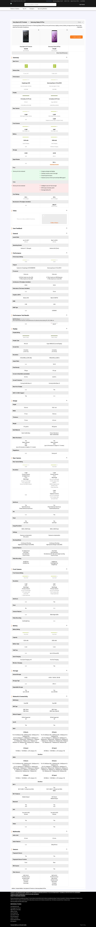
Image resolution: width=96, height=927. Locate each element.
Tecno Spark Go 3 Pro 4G (15, 908)
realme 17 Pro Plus (14, 918)
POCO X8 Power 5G (14, 916)
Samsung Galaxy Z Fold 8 (58, 1)
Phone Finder (25, 892)
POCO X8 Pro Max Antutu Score (30, 899)
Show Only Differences (61, 53)
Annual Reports (65, 892)
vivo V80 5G (82, 1)
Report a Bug (83, 924)
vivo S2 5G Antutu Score (42, 899)
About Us (58, 892)
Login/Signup (82, 4)
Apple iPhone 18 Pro (75, 1)
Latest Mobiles (49, 1)
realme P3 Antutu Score (77, 898)
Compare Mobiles (19, 888)
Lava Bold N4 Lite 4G (14, 906)
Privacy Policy (48, 892)
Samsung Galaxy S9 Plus (54, 46)
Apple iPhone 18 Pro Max (15, 909)
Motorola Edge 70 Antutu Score (56, 898)
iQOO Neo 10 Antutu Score (64, 899)
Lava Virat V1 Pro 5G (14, 914)
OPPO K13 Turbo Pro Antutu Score (17, 899)
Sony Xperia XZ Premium (26, 46)
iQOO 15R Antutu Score (68, 898)
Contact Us (13, 892)
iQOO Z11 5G (66, 1)
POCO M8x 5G (13, 921)
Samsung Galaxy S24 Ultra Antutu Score (18, 901)
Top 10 (30, 892)
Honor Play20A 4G (14, 913)
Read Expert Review (54, 164)
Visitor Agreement (75, 892)
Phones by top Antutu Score (16, 898)
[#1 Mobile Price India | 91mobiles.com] (15, 4)
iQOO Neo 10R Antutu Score (53, 899)
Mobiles (13, 888)
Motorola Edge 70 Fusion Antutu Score (30, 898)
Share (79, 22)
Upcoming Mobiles (42, 8)
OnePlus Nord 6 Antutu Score (44, 898)
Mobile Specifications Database (30, 894)
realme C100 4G (13, 911)
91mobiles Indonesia (38, 892)
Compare (19, 892)
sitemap (54, 892)
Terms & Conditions (15, 894)
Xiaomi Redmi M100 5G (15, 919)
